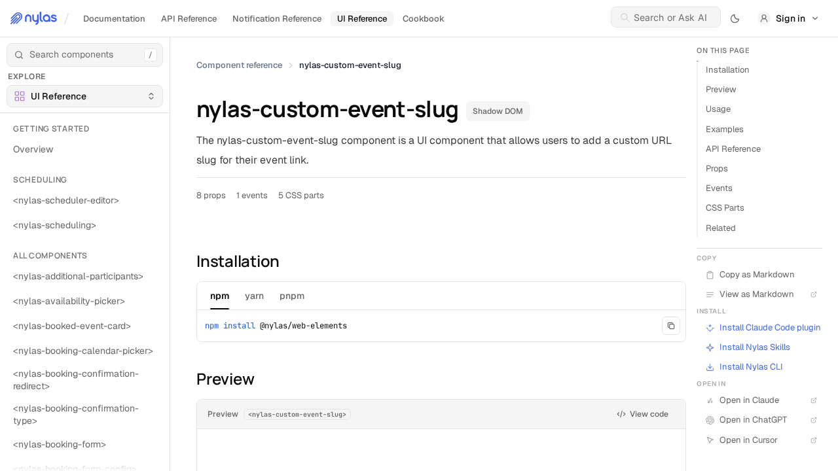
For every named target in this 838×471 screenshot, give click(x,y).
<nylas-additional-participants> (78, 276)
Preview (721, 89)
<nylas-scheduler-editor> (66, 200)
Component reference (239, 65)
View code (649, 414)
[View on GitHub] (812, 347)
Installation (728, 69)
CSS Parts (725, 207)
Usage (718, 108)
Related (721, 228)
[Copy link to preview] (188, 378)
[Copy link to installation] (188, 260)
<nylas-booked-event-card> (72, 326)
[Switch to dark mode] (735, 18)
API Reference (733, 148)
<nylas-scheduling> (54, 225)
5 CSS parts (301, 195)
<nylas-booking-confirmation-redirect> (76, 380)
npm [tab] (219, 296)
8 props (211, 195)
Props (717, 168)
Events (719, 188)
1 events (252, 195)
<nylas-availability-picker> (69, 301)
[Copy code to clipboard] (671, 326)
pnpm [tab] (292, 296)
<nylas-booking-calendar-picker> (83, 351)
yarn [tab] (254, 296)
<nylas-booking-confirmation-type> (76, 414)
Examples (725, 129)
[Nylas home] (33, 18)
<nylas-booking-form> (59, 444)
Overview (33, 149)
